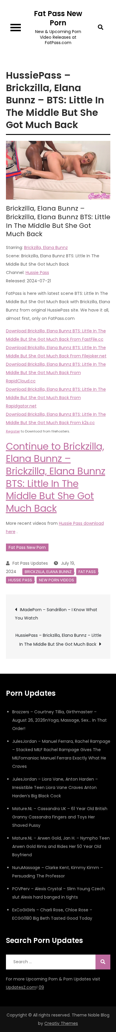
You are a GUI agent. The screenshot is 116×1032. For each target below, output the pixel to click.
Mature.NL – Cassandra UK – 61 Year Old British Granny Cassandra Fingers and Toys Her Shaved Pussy (59, 817)
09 (41, 987)
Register (13, 431)
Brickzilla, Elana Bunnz (46, 247)
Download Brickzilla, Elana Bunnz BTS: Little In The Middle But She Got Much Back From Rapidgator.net (56, 397)
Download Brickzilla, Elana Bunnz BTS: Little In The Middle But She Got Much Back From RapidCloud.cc (56, 372)
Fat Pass (87, 572)
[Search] (102, 962)
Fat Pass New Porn (58, 18)
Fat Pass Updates (30, 563)
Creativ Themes (61, 1023)
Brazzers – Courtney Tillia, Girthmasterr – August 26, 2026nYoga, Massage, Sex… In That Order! (59, 720)
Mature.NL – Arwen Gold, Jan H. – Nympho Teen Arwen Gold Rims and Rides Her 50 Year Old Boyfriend (61, 846)
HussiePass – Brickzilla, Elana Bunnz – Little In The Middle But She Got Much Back (58, 639)
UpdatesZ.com (21, 987)
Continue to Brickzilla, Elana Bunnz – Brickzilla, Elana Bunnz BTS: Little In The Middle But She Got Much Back (55, 477)
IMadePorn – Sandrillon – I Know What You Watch (56, 614)
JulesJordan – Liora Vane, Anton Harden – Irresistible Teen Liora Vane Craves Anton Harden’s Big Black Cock (55, 787)
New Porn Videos (56, 580)
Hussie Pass (37, 272)
